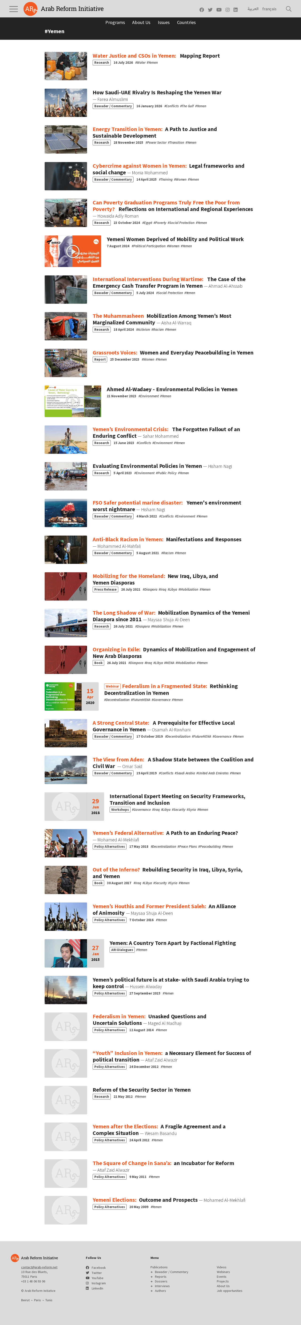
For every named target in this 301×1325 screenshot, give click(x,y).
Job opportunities (229, 1291)
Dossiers (161, 1281)
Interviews (162, 1286)
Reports (160, 1276)
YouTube (97, 1278)
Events (221, 1276)
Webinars (223, 1272)
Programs (115, 22)
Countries (186, 22)
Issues (163, 22)
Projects (223, 1281)
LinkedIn (97, 1288)
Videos (221, 1267)
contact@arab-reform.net (39, 1267)
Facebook (99, 1267)
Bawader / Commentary (171, 1272)
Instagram (99, 1283)
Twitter (97, 1273)
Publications (159, 1267)
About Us (141, 22)
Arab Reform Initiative (63, 9)
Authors (160, 1291)
